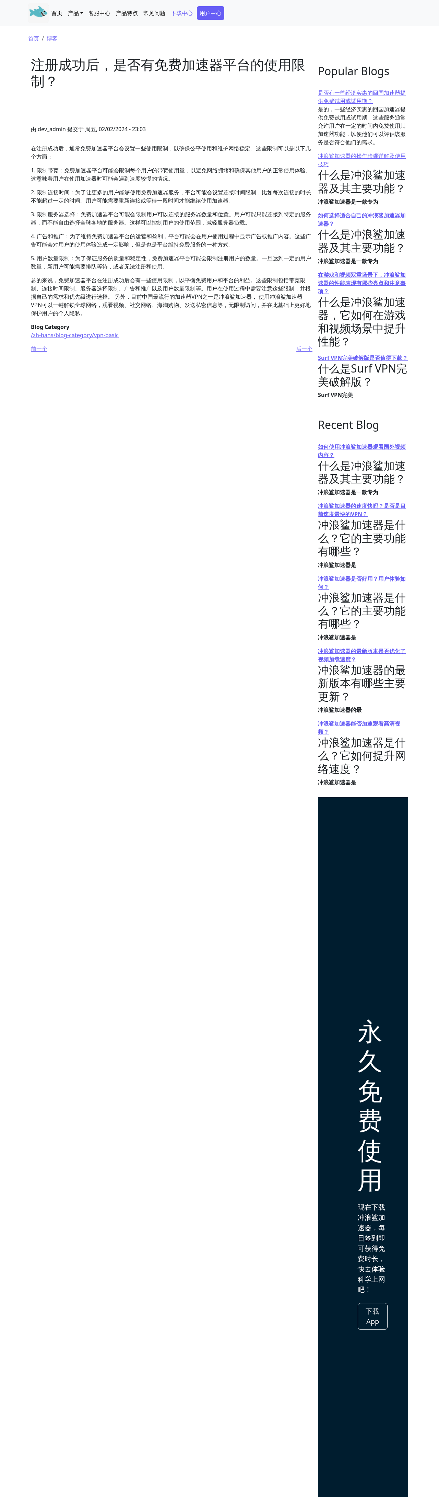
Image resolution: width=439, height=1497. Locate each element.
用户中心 (211, 13)
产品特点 (127, 13)
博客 (52, 38)
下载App (372, 1316)
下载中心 (182, 13)
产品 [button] (73, 13)
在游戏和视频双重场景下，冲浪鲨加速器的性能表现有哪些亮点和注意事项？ (362, 283)
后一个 (304, 349)
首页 (56, 13)
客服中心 (99, 13)
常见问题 (154, 13)
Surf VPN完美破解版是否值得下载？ (363, 358)
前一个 (39, 349)
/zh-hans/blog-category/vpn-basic (75, 335)
